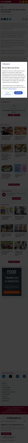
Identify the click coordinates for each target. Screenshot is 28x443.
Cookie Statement (12, 88)
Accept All (18, 92)
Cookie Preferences (7, 93)
